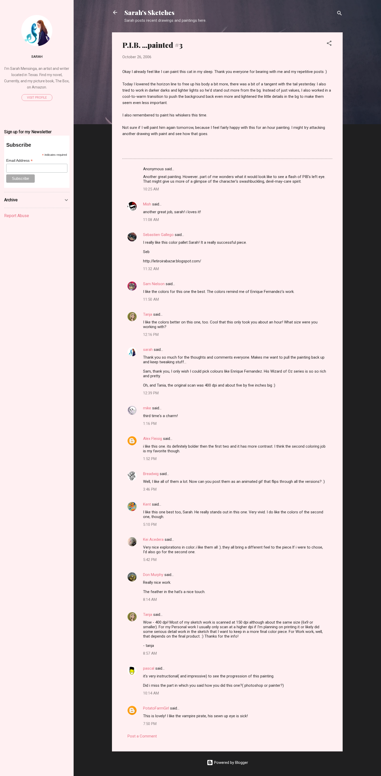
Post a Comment (142, 736)
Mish (147, 204)
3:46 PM (150, 489)
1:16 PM (150, 423)
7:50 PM (150, 723)
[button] (329, 44)
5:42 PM (150, 559)
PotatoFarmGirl (156, 708)
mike (147, 408)
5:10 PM (150, 524)
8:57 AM (150, 653)
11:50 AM (151, 299)
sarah (148, 349)
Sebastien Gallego (158, 234)
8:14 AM (150, 599)
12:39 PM (151, 393)
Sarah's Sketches (149, 12)
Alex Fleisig (152, 438)
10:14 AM (151, 693)
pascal (148, 668)
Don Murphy (153, 574)
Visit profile (37, 97)
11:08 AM (151, 219)
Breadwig (151, 473)
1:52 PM (150, 458)
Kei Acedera (153, 539)
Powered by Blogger (230, 762)
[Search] (339, 14)
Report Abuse (16, 215)
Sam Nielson (154, 284)
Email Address (19, 160)
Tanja (147, 314)
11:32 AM (151, 269)
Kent (147, 504)
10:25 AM (151, 189)
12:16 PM (151, 334)
